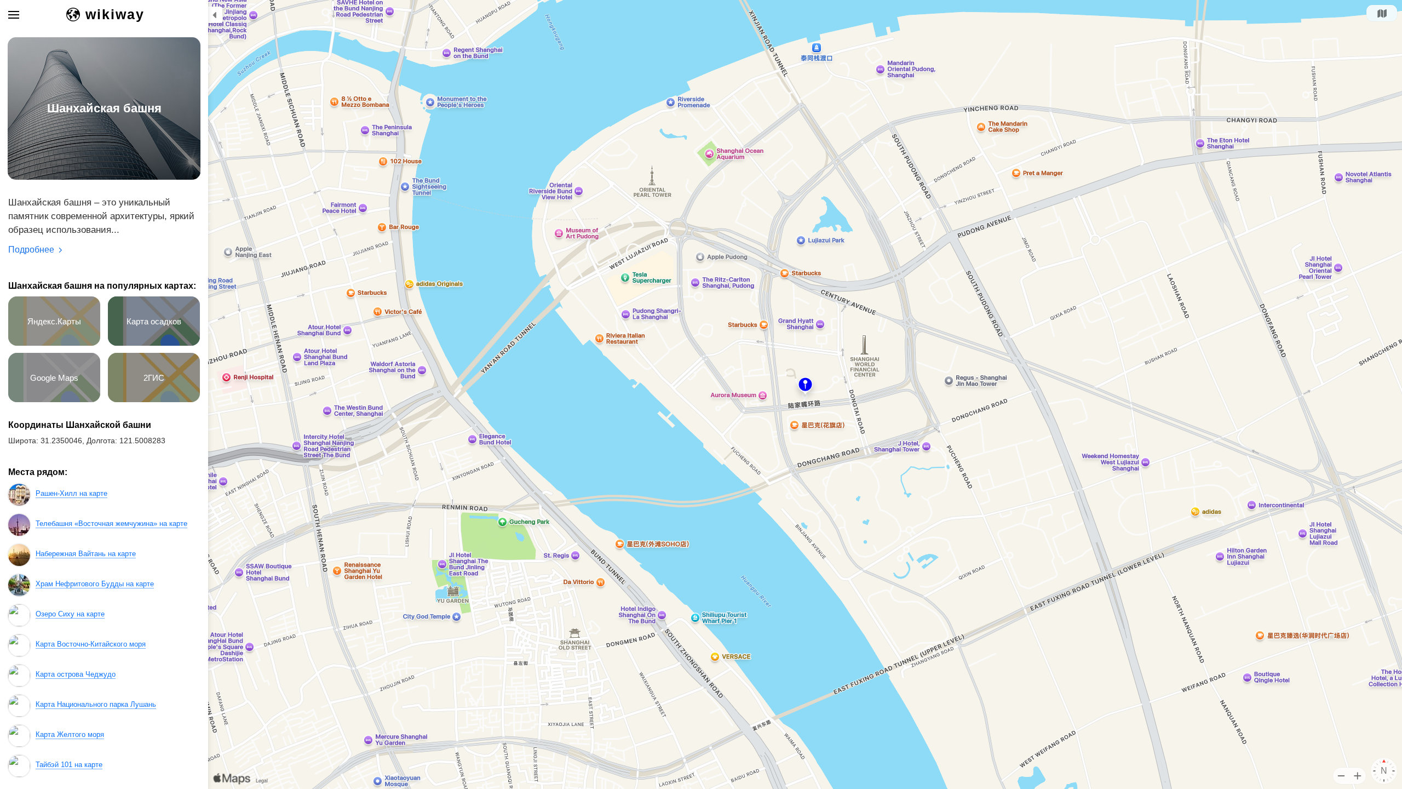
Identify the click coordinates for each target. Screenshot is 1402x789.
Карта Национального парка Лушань (96, 704)
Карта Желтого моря (70, 734)
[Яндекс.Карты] (58, 343)
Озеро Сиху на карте (70, 614)
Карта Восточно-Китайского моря (91, 644)
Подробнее (31, 249)
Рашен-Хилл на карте (71, 493)
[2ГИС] (156, 400)
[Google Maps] (58, 400)
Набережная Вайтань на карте (86, 554)
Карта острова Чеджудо (76, 674)
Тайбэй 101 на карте (69, 765)
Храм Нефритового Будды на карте (95, 584)
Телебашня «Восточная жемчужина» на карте (111, 523)
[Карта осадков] (156, 343)
